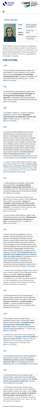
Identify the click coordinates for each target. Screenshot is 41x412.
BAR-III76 (31, 38)
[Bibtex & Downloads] (9, 80)
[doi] (22, 158)
